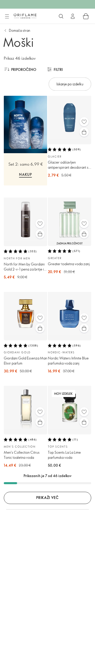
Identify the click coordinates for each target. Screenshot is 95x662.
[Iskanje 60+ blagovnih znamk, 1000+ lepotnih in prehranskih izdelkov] (61, 16)
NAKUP (25, 174)
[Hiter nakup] (84, 132)
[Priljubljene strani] (84, 121)
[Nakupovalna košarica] (86, 16)
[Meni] (7, 16)
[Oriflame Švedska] (25, 16)
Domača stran (19, 30)
